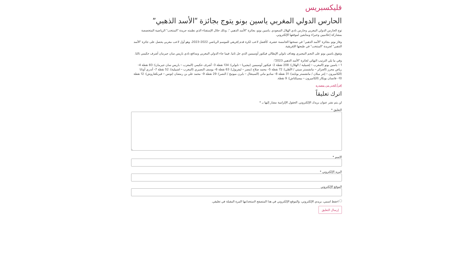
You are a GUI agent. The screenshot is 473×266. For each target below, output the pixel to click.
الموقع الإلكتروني (331, 186)
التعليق (336, 109)
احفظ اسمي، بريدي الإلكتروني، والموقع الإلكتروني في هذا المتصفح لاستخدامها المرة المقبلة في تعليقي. (275, 201)
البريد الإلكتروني (331, 171)
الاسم (337, 156)
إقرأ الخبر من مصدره (329, 85)
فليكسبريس (323, 7)
